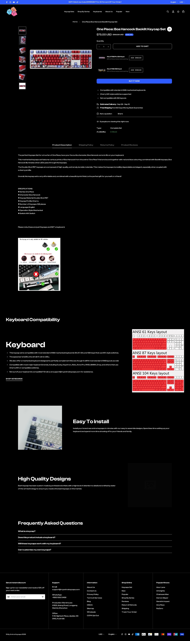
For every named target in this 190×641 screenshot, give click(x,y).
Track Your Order (129, 612)
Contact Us (91, 591)
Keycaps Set (127, 587)
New (127, 12)
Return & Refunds (129, 605)
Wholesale (91, 612)
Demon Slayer (162, 598)
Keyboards (97, 12)
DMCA (90, 605)
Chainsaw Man (162, 594)
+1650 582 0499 (59, 597)
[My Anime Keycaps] (12, 11)
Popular (119, 12)
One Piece (160, 605)
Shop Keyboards (14, 379)
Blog (89, 601)
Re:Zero (159, 608)
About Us (109, 12)
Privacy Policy (93, 594)
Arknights (160, 591)
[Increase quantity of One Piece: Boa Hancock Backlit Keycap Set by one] (108, 46)
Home (75, 22)
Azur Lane (160, 587)
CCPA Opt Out (93, 616)
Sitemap (90, 608)
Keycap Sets (69, 12)
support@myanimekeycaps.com (66, 590)
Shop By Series (84, 12)
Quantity (100, 41)
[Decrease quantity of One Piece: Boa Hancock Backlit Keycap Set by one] (99, 46)
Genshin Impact (162, 601)
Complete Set (116, 128)
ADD (136, 58)
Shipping (125, 608)
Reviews (125, 601)
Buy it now (134, 81)
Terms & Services (94, 598)
